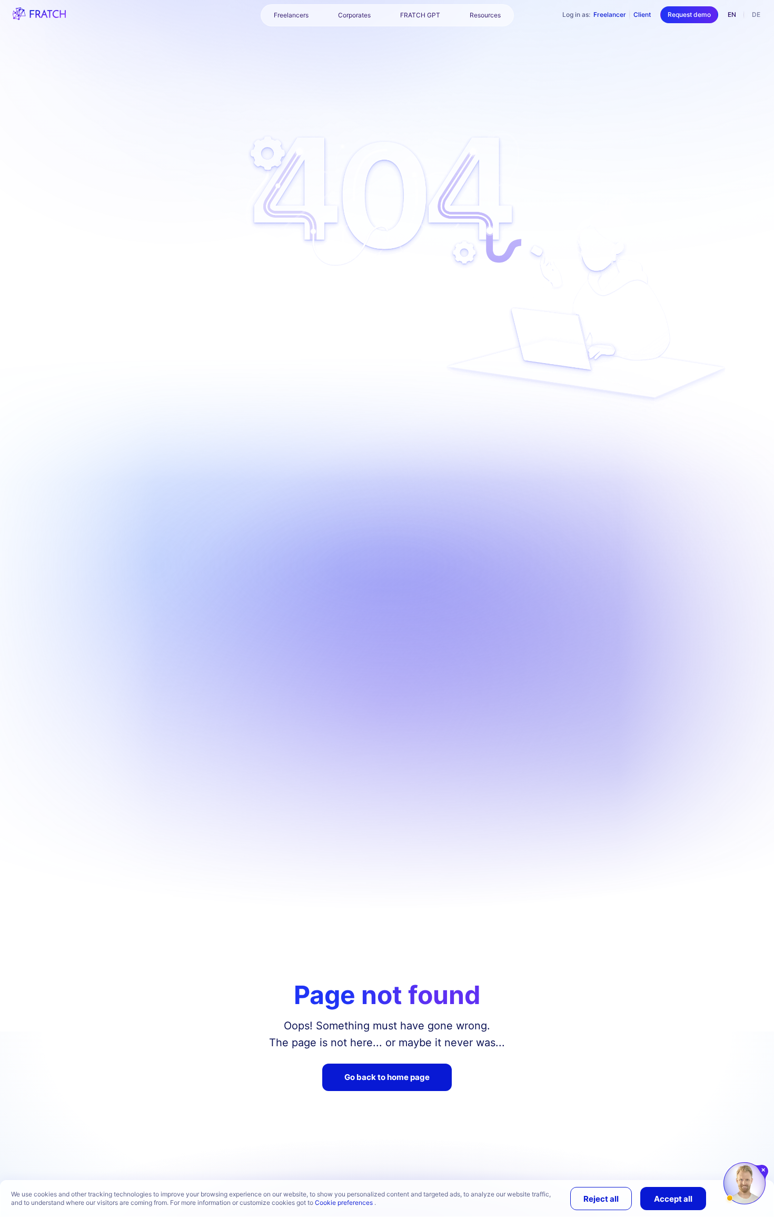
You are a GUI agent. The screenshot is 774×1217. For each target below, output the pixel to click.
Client (642, 14)
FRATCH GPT (420, 15)
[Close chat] (763, 1170)
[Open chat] (744, 1183)
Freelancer (609, 14)
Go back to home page (387, 1077)
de (756, 14)
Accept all (673, 1199)
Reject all (601, 1199)
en (732, 14)
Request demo (689, 14)
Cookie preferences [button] (344, 1202)
